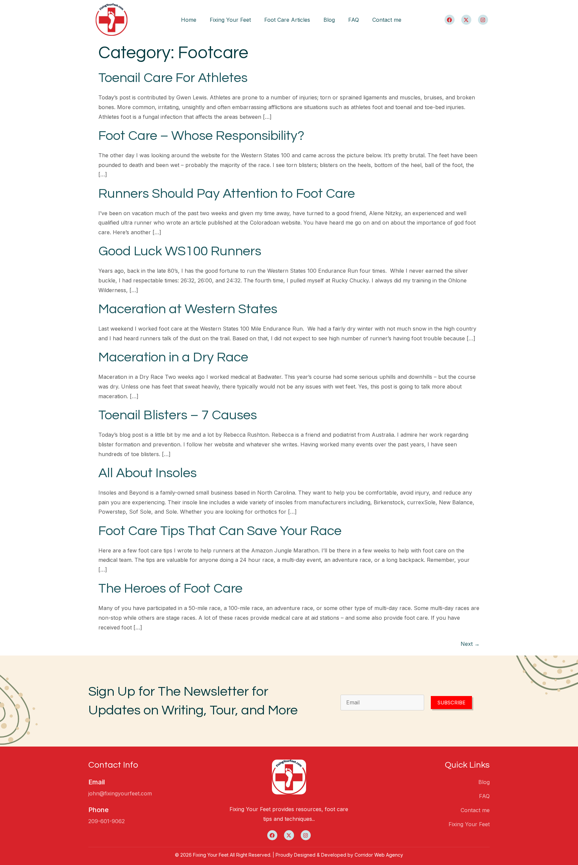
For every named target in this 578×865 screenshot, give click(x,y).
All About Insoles (147, 473)
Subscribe (451, 702)
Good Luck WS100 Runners (179, 251)
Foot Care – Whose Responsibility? (201, 136)
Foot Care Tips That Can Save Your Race (220, 531)
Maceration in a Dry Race (173, 357)
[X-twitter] (466, 20)
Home (188, 19)
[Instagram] (483, 20)
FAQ (353, 19)
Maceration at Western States (187, 309)
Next (470, 643)
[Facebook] (450, 20)
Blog (329, 19)
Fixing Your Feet (230, 19)
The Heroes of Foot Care (170, 588)
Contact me (386, 19)
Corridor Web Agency (379, 855)
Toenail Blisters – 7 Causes (177, 415)
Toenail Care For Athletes (173, 78)
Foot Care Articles (287, 19)
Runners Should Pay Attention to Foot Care (226, 193)
